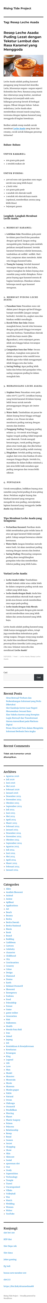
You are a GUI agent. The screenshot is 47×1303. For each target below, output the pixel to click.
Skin (8, 1153)
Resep (9, 1133)
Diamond (10, 976)
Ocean (9, 1100)
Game (9, 1009)
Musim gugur (12, 1090)
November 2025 (13, 799)
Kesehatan (11, 1049)
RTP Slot (8, 1239)
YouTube (10, 1214)
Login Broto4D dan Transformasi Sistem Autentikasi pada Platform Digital (22, 721)
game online (12, 1013)
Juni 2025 (10, 813)
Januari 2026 (12, 793)
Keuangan (11, 1053)
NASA (8, 1093)
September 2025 (14, 806)
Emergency (11, 992)
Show (8, 1150)
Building (10, 939)
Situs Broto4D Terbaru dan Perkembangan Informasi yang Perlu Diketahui (23, 701)
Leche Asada (25, 656)
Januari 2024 (12, 870)
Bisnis (9, 929)
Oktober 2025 (12, 803)
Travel (9, 1183)
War (8, 1197)
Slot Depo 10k (10, 1246)
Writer (9, 1210)
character (10, 952)
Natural (9, 1096)
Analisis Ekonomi (14, 892)
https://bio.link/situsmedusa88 (19, 1286)
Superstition (12, 1173)
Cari (5, 672)
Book (8, 932)
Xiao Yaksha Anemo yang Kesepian (22, 714)
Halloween (11, 1023)
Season (9, 1140)
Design (9, 972)
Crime (9, 969)
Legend (9, 1059)
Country (10, 966)
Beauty (9, 915)
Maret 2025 (11, 823)
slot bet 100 (9, 1232)
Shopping (10, 1147)
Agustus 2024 (12, 846)
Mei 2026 (10, 786)
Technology (11, 1177)
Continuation (12, 962)
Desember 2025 (13, 796)
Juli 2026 (10, 779)
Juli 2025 (10, 809)
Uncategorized (13, 1187)
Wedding (10, 1204)
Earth (8, 982)
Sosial (9, 1160)
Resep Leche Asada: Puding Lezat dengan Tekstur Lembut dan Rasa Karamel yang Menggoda (22, 41)
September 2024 (14, 843)
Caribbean (11, 942)
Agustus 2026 (12, 776)
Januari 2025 (12, 830)
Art (7, 909)
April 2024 (11, 860)
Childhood (11, 956)
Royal (8, 1137)
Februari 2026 (13, 789)
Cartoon (10, 946)
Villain (9, 1190)
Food (15, 656)
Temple (9, 1180)
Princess (10, 1126)
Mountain (11, 1080)
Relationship (12, 1130)
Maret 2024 (11, 863)
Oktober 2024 (12, 840)
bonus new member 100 (15, 1273)
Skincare (10, 1157)
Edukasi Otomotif (14, 986)
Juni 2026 (10, 783)
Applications (12, 905)
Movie (9, 1083)
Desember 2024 (13, 833)
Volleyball (10, 1193)
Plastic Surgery (13, 1120)
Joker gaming (10, 1259)
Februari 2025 (12, 826)
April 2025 (11, 819)
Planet (9, 1116)
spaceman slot (13, 1163)
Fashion (10, 996)
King (8, 1056)
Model (9, 1073)
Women (9, 1207)
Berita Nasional (13, 925)
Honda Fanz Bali (14, 1029)
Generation (11, 1016)
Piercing (10, 1113)
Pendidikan (11, 1110)
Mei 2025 (10, 816)
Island (9, 1036)
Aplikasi (10, 902)
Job (7, 1043)
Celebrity (10, 949)
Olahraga (10, 1103)
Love (8, 1066)
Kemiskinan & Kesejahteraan (20, 1046)
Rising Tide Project (17, 8)
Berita (9, 919)
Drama (9, 979)
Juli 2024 (10, 850)
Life (8, 1063)
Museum (10, 1086)
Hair (8, 1019)
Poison (9, 1123)
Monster (10, 1076)
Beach (9, 912)
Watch (9, 1200)
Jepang (9, 1039)
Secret (9, 1143)
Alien (8, 889)
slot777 (7, 1279)
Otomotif (10, 1106)
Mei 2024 (10, 856)
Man (8, 1070)
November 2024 (13, 836)
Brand (9, 936)
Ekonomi (10, 989)
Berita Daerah (12, 922)
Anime (9, 899)
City (8, 959)
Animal (9, 895)
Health (9, 1026)
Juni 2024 (10, 853)
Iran (8, 1033)
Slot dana (8, 1253)
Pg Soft (7, 1266)
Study (9, 1170)
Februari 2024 (12, 866)
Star (8, 1167)
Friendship (11, 1003)
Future (9, 1006)
